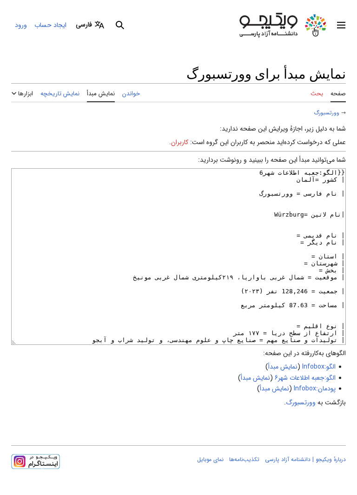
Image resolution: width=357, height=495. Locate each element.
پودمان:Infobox (315, 388)
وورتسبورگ (326, 113)
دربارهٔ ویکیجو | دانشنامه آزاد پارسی (305, 459)
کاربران (179, 142)
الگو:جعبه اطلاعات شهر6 (305, 378)
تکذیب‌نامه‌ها (244, 459)
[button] (341, 25)
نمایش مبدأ (283, 367)
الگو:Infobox (319, 367)
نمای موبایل (210, 459)
